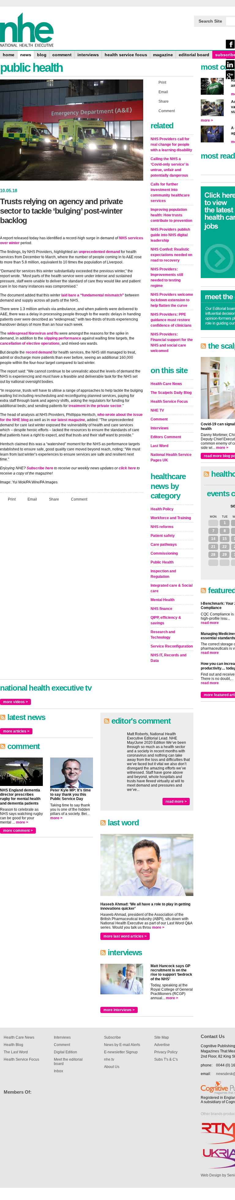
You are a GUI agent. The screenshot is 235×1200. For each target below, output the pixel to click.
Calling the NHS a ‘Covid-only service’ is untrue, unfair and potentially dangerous (170, 167)
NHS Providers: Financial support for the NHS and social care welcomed (172, 342)
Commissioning (164, 553)
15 (224, 539)
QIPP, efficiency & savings (166, 620)
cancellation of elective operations (30, 343)
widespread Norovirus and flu (32, 333)
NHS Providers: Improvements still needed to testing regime (167, 277)
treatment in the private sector (95, 406)
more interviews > (119, 1010)
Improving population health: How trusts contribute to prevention (171, 215)
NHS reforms (162, 527)
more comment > (18, 830)
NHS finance (161, 609)
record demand (39, 352)
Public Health (162, 562)
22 (224, 547)
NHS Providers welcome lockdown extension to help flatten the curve (172, 300)
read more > (176, 801)
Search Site (210, 21)
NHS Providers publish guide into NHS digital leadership (170, 235)
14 (213, 539)
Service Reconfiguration (172, 646)
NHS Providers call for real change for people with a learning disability (171, 144)
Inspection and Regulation (163, 574)
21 (213, 547)
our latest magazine (68, 420)
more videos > (15, 702)
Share (54, 499)
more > (22, 822)
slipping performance (62, 338)
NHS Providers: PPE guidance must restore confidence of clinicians (171, 320)
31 (213, 523)
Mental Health (162, 600)
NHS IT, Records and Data (168, 658)
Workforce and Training (171, 518)
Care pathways (164, 544)
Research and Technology (163, 635)
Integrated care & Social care (171, 588)
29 (224, 554)
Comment (79, 499)
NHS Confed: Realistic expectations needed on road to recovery (171, 254)
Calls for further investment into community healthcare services (170, 192)
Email (32, 499)
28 (213, 554)
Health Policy (162, 509)
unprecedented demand (99, 252)
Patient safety (163, 536)
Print (12, 499)
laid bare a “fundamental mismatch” (92, 295)
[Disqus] (71, 587)
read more (210, 623)
